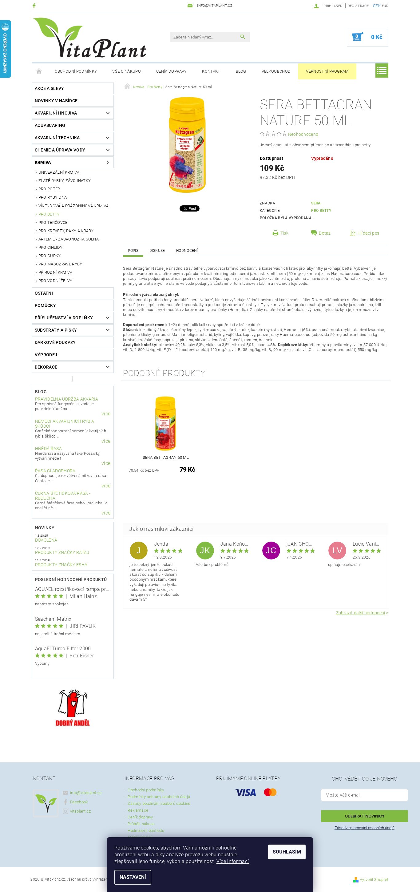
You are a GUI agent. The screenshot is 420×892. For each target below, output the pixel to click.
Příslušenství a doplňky (64, 317)
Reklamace (138, 810)
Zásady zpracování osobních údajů (364, 827)
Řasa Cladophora (55, 470)
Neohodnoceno (303, 134)
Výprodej (46, 354)
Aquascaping (50, 125)
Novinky (44, 527)
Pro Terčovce (53, 222)
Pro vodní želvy (55, 280)
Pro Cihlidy (50, 247)
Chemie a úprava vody (60, 149)
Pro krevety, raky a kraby (66, 230)
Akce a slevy (49, 88)
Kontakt (211, 71)
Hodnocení (187, 250)
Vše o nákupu (126, 71)
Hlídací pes (368, 233)
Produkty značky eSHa (61, 564)
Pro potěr (49, 189)
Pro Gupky (49, 255)
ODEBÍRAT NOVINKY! (364, 816)
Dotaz (325, 233)
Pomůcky (45, 305)
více (105, 413)
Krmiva (43, 162)
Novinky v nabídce (56, 100)
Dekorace (46, 367)
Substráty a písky (56, 330)
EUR (385, 6)
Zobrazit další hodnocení (360, 612)
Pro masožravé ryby (60, 264)
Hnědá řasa (48, 448)
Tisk (284, 233)
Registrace (358, 6)
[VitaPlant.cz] (89, 38)
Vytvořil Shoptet (374, 879)
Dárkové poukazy (55, 342)
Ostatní (44, 293)
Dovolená (46, 540)
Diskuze (157, 250)
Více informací (232, 861)
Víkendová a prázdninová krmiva (73, 206)
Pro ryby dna (52, 197)
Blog (241, 71)
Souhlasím (287, 852)
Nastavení (133, 877)
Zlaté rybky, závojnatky (64, 180)
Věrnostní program (327, 71)
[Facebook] (35, 5)
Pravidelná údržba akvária (66, 399)
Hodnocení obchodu (146, 830)
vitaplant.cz (80, 811)
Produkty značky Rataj (62, 552)
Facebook (79, 802)
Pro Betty (49, 214)
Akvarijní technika (57, 137)
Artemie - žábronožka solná (68, 239)
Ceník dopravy (171, 71)
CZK (377, 5)
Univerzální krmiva (59, 172)
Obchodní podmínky (76, 71)
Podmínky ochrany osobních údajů (159, 796)
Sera (315, 203)
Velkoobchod (276, 71)
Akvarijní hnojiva (56, 113)
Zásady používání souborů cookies (159, 803)
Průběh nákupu (141, 823)
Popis (133, 250)
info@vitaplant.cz (85, 792)
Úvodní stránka (39, 71)
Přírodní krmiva (55, 272)
